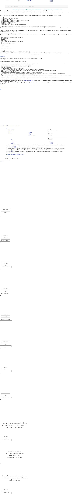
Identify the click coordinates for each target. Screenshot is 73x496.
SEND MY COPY (6, 370)
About (12, 6)
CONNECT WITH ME (5, 492)
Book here (40, 76)
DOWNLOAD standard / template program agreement (15, 154)
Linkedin (51, 1)
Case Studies (14, 145)
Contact (29, 6)
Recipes (22, 6)
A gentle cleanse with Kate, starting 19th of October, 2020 (9, 125)
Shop (33, 6)
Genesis (15, 147)
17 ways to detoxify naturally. (16, 78)
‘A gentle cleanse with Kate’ (28, 80)
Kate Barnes (2, 161)
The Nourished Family (17, 148)
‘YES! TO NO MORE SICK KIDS (6, 347)
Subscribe (50, 138)
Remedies (10, 132)
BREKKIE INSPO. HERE (5, 319)
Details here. (2, 84)
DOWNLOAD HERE (4, 293)
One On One (14, 146)
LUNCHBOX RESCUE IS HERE (6, 267)
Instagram (51, 2)
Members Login (14, 149)
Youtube (51, 3)
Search (7, 0)
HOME (8, 6)
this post (21, 74)
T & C (30, 134)
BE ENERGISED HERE (5, 214)
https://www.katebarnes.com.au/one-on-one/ (8, 86)
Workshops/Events (14, 144)
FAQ (12, 142)
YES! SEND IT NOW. (5, 397)
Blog (25, 6)
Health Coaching (11, 129)
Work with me (16, 6)
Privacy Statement (32, 135)
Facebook (51, 0)
